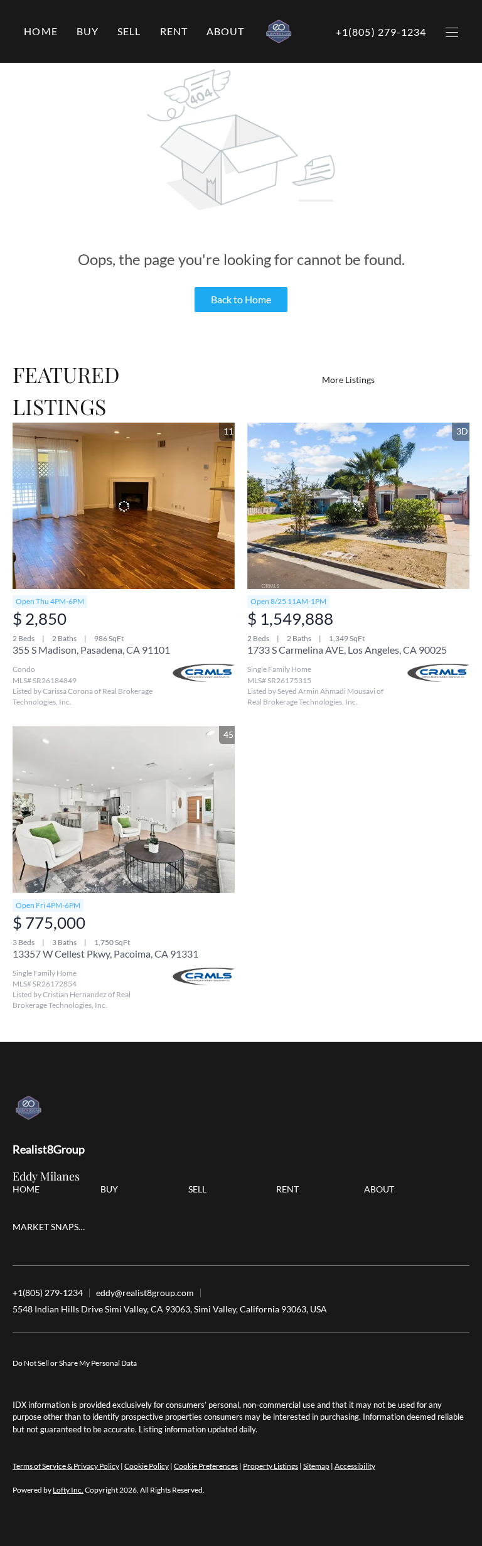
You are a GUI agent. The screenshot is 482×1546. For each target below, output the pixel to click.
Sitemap (316, 1466)
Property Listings (270, 1466)
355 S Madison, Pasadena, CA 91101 (91, 650)
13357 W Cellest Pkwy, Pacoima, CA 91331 (105, 953)
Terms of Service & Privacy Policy (66, 1466)
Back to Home (241, 299)
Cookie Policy (146, 1466)
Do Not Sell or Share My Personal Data (75, 1363)
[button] (88, 31)
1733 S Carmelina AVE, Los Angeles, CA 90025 (347, 650)
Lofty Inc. (68, 1490)
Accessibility (355, 1466)
